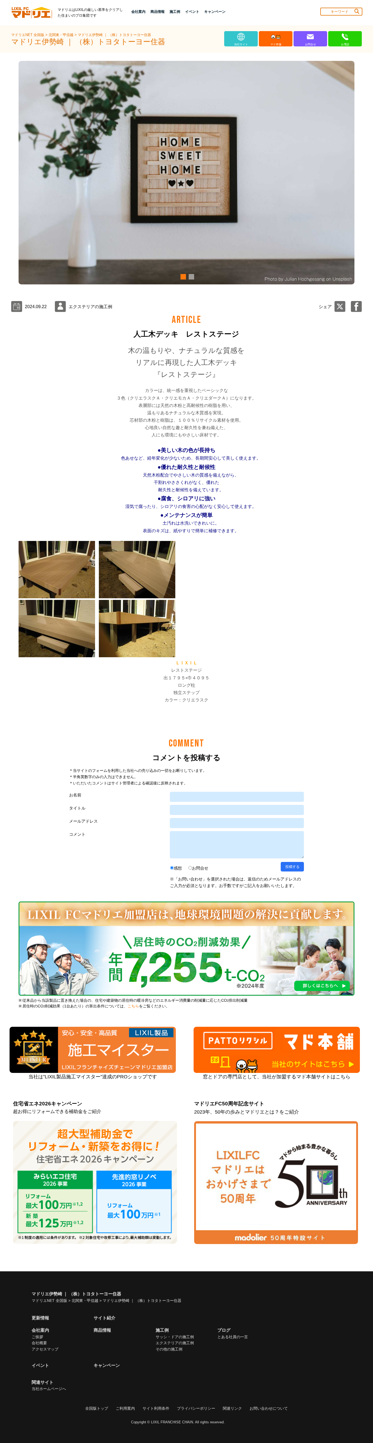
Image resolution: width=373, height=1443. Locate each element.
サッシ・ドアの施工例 (175, 1337)
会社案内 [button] (138, 12)
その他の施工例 (169, 1349)
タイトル (77, 808)
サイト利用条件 (156, 1408)
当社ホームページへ (49, 1389)
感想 (178, 868)
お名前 (75, 795)
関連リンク (232, 1408)
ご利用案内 (125, 1408)
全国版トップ (96, 1408)
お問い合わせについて (269, 1408)
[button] (182, 276)
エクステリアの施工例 (175, 1343)
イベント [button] (192, 12)
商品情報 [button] (157, 12)
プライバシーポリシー (196, 1408)
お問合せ (200, 868)
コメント (77, 834)
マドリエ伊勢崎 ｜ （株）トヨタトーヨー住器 (114, 35)
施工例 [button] (175, 12)
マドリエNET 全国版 (28, 35)
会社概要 (39, 1343)
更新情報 (40, 1318)
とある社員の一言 (232, 1337)
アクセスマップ (45, 1349)
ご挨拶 (37, 1337)
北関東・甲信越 (62, 35)
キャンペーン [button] (215, 12)
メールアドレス (83, 821)
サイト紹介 (105, 1318)
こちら (133, 1006)
